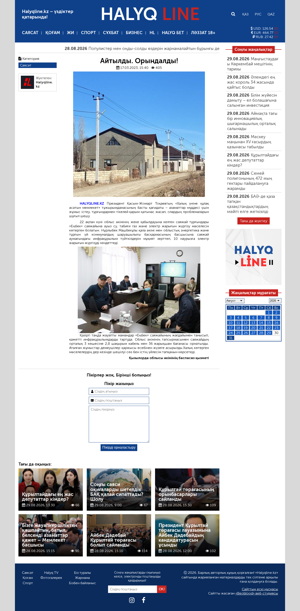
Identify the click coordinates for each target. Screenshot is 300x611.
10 (231, 323)
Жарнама (82, 578)
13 (253, 323)
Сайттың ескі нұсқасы (260, 589)
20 (253, 328)
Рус (258, 14)
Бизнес (134, 32)
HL (152, 32)
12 (246, 323)
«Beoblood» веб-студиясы (256, 593)
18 (238, 328)
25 (238, 333)
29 (269, 333)
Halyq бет (173, 32)
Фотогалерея (51, 578)
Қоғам (52, 32)
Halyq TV (51, 573)
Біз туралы (82, 573)
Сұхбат (111, 32)
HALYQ (150, 14)
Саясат (30, 32)
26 (246, 333)
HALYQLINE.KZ (92, 203)
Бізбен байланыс (82, 583)
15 (269, 323)
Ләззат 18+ (203, 32)
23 (276, 328)
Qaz (271, 14)
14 (261, 323)
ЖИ (70, 32)
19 (246, 328)
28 (261, 333)
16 (276, 323)
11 (238, 323)
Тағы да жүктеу (253, 220)
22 (269, 328)
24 (231, 333)
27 (253, 333)
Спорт (88, 32)
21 (261, 328)
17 (230, 328)
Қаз (245, 14)
